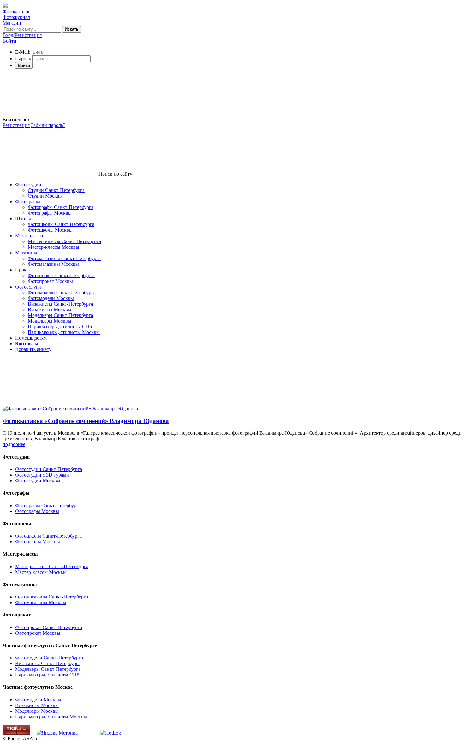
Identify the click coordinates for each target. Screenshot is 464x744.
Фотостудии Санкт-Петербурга (48, 469)
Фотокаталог (16, 11)
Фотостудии (28, 184)
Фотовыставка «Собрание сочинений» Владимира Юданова (86, 421)
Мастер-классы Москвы (53, 247)
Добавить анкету (33, 349)
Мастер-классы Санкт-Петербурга (64, 241)
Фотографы (27, 201)
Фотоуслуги (28, 286)
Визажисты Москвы (49, 309)
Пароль (23, 58)
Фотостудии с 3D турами (42, 475)
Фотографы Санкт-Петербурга (60, 207)
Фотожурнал (16, 17)
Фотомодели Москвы (51, 298)
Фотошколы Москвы (50, 230)
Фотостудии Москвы (37, 480)
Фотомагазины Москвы (53, 264)
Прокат (23, 269)
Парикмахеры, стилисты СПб (60, 326)
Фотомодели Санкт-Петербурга (62, 292)
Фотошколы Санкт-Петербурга (61, 224)
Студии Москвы (45, 196)
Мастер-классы (31, 235)
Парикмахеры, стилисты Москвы (64, 332)
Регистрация (16, 125)
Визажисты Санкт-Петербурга (60, 304)
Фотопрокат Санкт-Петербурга (61, 275)
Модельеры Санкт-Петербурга (60, 315)
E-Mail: (22, 52)
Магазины (26, 252)
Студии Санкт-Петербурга (56, 190)
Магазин (12, 23)
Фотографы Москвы (50, 213)
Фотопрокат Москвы (50, 281)
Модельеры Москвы (49, 321)
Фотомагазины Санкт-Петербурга (64, 258)
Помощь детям (31, 338)
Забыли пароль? (48, 125)
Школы (23, 218)
